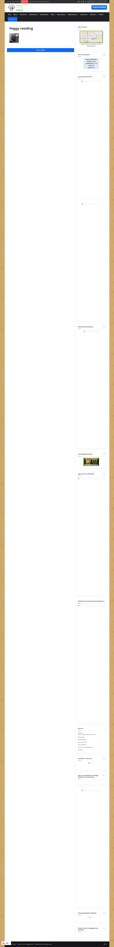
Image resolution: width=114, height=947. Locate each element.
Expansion (93, 14)
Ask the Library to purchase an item (86, 734)
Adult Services (33, 14)
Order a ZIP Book (82, 744)
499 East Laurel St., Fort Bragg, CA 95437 (91, 44)
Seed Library (83, 14)
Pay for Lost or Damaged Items (85, 747)
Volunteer (80, 749)
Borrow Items (81, 737)
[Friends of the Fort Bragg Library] (16, 8)
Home (9, 14)
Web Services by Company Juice (44, 944)
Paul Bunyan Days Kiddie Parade (36, 1)
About (15, 14)
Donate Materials (82, 739)
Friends (101, 14)
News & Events (61, 14)
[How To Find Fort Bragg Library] (91, 42)
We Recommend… (72, 14)
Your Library (23, 14)
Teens (52, 14)
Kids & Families (44, 14)
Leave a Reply (40, 50)
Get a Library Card (82, 742)
